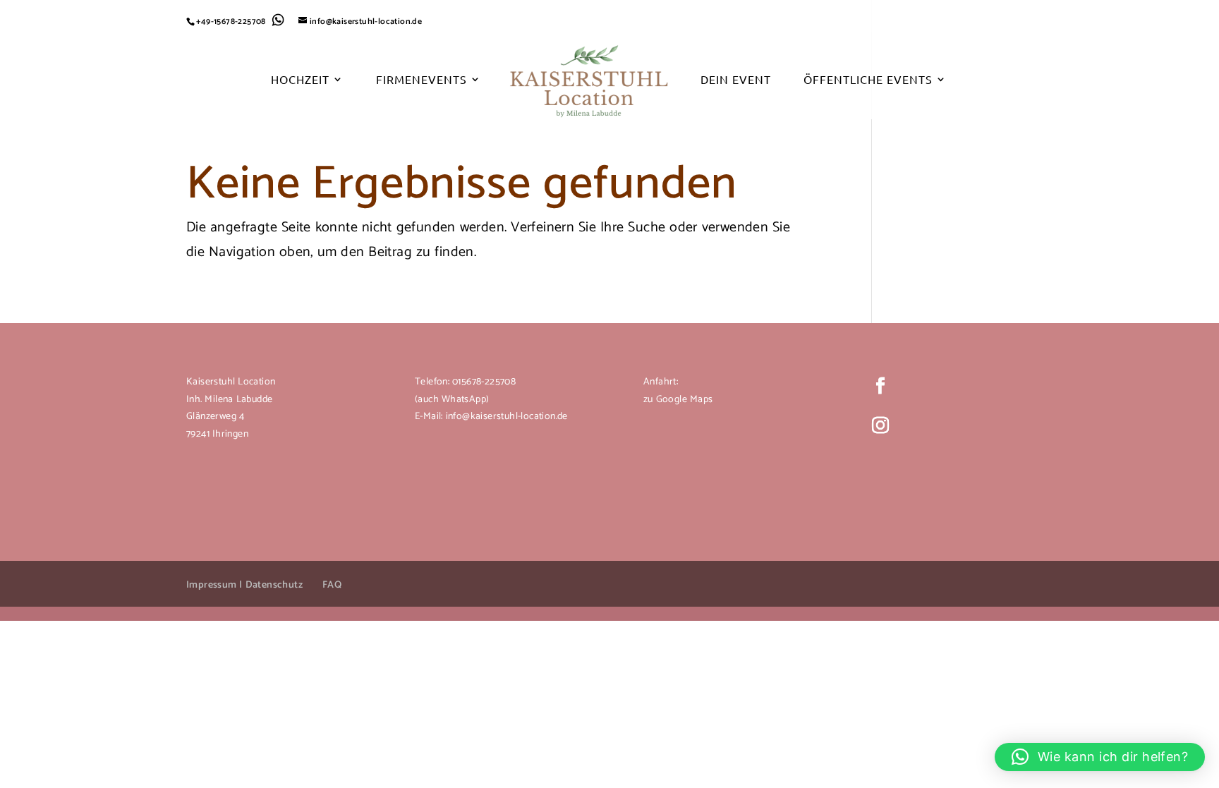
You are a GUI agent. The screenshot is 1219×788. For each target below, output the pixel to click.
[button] (1100, 757)
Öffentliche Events (868, 80)
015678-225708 (482, 382)
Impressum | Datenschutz (244, 585)
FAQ (331, 585)
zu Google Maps (677, 400)
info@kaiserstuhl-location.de (507, 416)
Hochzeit (300, 80)
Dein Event (736, 80)
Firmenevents (421, 80)
